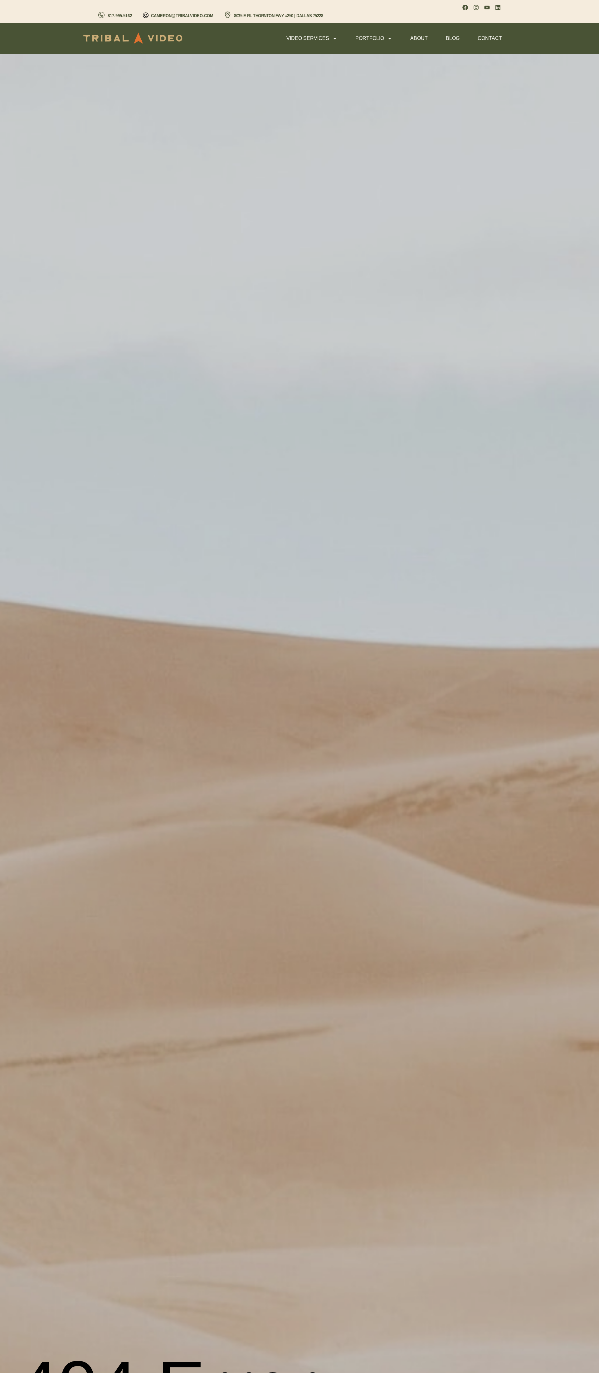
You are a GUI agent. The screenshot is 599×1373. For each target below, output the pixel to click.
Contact (490, 38)
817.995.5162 (120, 15)
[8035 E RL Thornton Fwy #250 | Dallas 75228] (227, 15)
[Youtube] (487, 7)
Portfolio (369, 38)
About (419, 38)
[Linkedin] (498, 7)
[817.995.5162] (101, 15)
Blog (453, 38)
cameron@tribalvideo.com (182, 15)
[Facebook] (465, 7)
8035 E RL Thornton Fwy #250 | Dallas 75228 (278, 15)
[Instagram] (476, 7)
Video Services (307, 38)
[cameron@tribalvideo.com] (146, 15)
